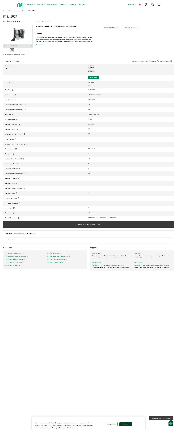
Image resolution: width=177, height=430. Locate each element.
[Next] (27, 50)
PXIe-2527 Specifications (12, 265)
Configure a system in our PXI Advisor (144, 61)
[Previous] (8, 50)
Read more (39, 45)
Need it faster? (91, 86)
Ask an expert (165, 61)
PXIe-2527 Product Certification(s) (57, 259)
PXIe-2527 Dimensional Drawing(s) (15, 259)
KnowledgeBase (96, 262)
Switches (24, 11)
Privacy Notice (56, 425)
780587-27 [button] (47, 21)
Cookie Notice (69, 425)
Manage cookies (111, 424)
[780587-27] (12, 50)
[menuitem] (31, 5)
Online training (138, 262)
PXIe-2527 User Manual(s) (54, 253)
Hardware (17, 11)
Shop (10, 11)
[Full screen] (30, 42)
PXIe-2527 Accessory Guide (55, 262)
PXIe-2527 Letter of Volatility (13, 262)
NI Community (138, 253)
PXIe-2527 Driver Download (13, 253)
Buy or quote (93, 77)
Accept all (125, 424)
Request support (96, 253)
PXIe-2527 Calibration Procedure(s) (57, 256)
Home (5, 11)
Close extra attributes (86, 224)
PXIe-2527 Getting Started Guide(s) (15, 256)
